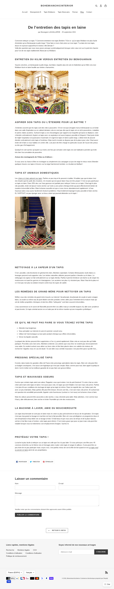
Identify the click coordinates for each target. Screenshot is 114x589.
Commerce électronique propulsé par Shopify (94, 578)
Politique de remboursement (16, 556)
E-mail (61, 483)
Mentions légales (23, 550)
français (29, 572)
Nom (16, 483)
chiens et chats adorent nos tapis (30, 178)
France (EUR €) (14, 572)
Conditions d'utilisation (14, 553)
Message (18, 493)
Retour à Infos (58, 530)
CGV (35, 550)
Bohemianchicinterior (57, 5)
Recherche (10, 550)
